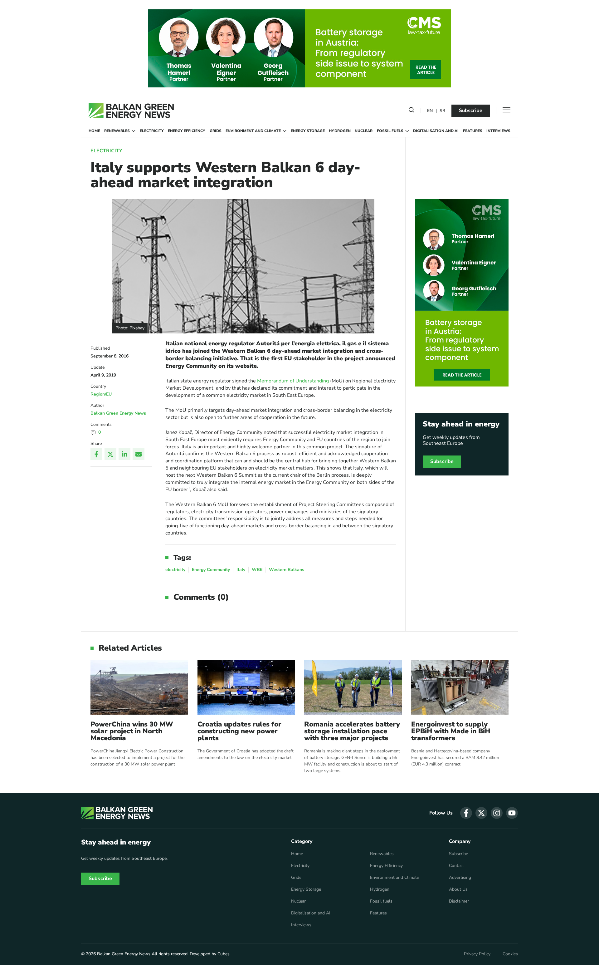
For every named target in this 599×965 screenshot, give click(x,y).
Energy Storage (308, 131)
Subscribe (470, 110)
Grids (216, 131)
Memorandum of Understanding (293, 380)
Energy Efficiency (186, 131)
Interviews (498, 131)
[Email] (138, 454)
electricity (175, 570)
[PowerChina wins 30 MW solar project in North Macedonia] (139, 687)
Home (94, 131)
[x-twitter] (481, 813)
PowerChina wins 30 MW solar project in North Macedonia (131, 731)
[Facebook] (96, 454)
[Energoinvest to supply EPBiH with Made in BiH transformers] (460, 687)
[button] (411, 111)
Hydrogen (340, 131)
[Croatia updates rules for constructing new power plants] (246, 687)
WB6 (257, 570)
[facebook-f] (466, 813)
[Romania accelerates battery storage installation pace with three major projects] (353, 687)
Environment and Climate (253, 131)
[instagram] (497, 813)
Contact (456, 865)
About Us (458, 889)
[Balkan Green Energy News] (131, 110)
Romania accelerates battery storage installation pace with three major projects (352, 731)
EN (430, 111)
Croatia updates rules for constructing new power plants (239, 731)
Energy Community (211, 570)
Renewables (117, 131)
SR (442, 111)
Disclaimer (459, 901)
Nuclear (364, 131)
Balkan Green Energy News (118, 413)
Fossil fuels (390, 131)
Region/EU (101, 394)
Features (472, 131)
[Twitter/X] (110, 454)
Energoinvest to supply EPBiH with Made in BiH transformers (450, 731)
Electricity (152, 131)
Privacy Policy (477, 954)
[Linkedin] (124, 454)
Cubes (223, 954)
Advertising (460, 877)
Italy (240, 570)
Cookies (510, 954)
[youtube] (512, 813)
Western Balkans (286, 570)
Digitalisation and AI (436, 131)
